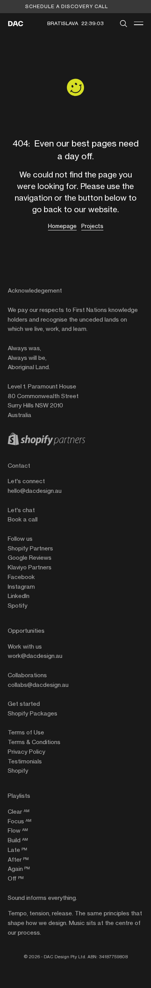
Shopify (18, 770)
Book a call (23, 519)
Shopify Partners (30, 548)
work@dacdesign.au (35, 655)
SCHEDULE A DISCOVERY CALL (66, 6)
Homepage (62, 226)
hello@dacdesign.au (35, 490)
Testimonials (25, 761)
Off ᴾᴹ (16, 878)
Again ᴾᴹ (19, 868)
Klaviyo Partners (29, 567)
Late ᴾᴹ (17, 849)
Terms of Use (26, 732)
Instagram (21, 586)
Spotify (17, 605)
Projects (92, 226)
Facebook (21, 577)
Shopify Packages (32, 713)
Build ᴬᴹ (18, 840)
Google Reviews (29, 557)
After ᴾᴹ (18, 859)
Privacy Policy (26, 751)
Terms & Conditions (34, 742)
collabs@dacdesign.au (38, 684)
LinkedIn (18, 596)
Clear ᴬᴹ (18, 811)
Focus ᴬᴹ (19, 821)
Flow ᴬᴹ (18, 830)
